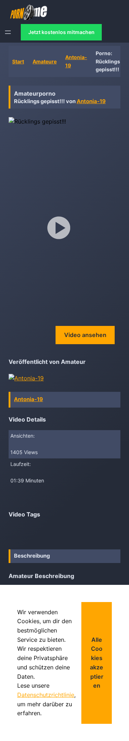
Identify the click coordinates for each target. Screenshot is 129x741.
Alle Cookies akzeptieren (96, 662)
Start (18, 61)
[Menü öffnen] (8, 32)
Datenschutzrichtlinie (45, 694)
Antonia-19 (91, 101)
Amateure (45, 61)
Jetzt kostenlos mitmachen (61, 32)
